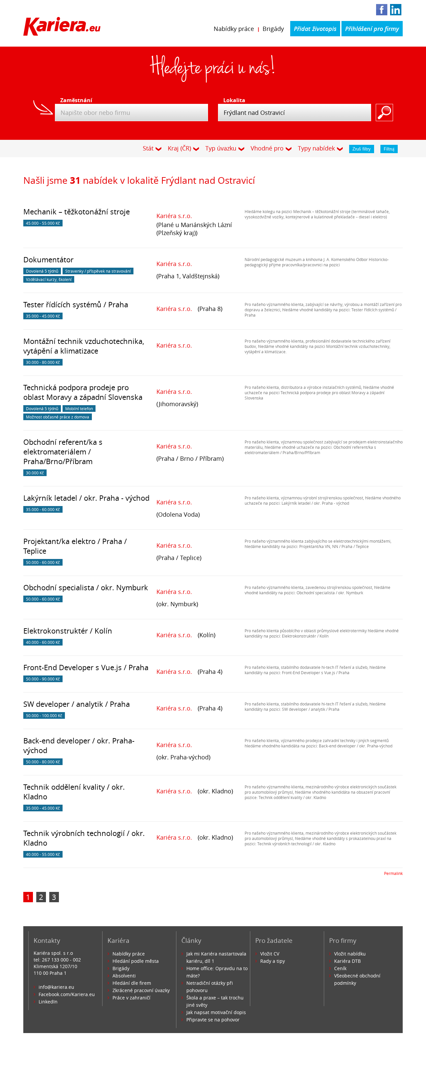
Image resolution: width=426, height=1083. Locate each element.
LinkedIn (48, 1001)
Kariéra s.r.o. (174, 216)
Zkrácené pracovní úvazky (141, 990)
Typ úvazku (220, 148)
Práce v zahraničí (131, 997)
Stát (148, 148)
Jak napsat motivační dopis (216, 1012)
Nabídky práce (234, 29)
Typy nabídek (316, 148)
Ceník (340, 968)
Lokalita (234, 100)
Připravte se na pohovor (213, 1019)
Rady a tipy (272, 961)
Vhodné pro (267, 148)
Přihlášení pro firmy (372, 29)
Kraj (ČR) (179, 148)
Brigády (273, 29)
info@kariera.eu (56, 987)
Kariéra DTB (347, 961)
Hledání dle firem (131, 983)
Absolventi (124, 975)
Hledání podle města (135, 961)
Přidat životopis (315, 29)
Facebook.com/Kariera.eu (67, 994)
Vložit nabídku (350, 953)
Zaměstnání (74, 100)
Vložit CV (269, 953)
